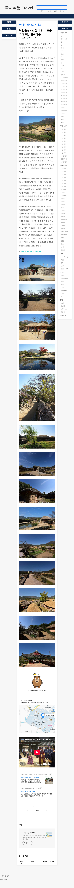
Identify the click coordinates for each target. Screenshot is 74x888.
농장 (62, 119)
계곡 (62, 48)
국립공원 (64, 80)
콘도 (62, 263)
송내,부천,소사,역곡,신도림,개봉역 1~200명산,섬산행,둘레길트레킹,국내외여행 (37, 795)
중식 (62, 284)
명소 (62, 63)
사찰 (62, 66)
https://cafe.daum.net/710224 (30, 788)
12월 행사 (64, 195)
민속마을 (64, 110)
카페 (62, 293)
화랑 (62, 207)
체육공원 (64, 101)
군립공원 (64, 89)
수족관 (63, 210)
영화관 (63, 225)
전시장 (63, 213)
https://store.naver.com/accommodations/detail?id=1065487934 (35, 774)
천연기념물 (64, 231)
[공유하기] (37, 806)
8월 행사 (63, 183)
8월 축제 (63, 150)
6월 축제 (63, 144)
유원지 (63, 107)
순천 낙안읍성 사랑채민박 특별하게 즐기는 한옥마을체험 (31, 777)
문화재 (63, 237)
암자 (62, 69)
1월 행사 (63, 169)
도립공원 (64, 83)
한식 (62, 281)
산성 (62, 71)
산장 (62, 266)
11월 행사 (64, 192)
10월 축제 (64, 156)
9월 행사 (63, 186)
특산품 (63, 306)
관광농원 (64, 104)
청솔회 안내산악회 (28, 791)
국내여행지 (63, 33)
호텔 (62, 260)
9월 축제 (63, 153)
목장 (62, 122)
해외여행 (63, 315)
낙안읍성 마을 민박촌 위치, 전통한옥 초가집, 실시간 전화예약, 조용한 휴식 (31, 781)
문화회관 (64, 219)
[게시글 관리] (42, 806)
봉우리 (63, 74)
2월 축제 (63, 132)
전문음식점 (64, 278)
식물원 (63, 204)
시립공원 (64, 86)
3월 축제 (63, 135)
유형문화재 (64, 234)
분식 (62, 275)
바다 (62, 57)
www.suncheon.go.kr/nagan (31, 252)
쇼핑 (61, 300)
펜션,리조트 (65, 269)
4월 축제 (63, 138)
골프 (62, 244)
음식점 (62, 272)
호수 (62, 60)
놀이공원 (64, 98)
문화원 (63, 222)
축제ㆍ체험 (63, 126)
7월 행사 (63, 180)
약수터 (63, 113)
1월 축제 (63, 129)
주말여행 (49, 11)
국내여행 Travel (19, 8)
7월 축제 (63, 147)
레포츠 (62, 241)
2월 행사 (63, 172)
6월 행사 (63, 177)
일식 (62, 287)
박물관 (63, 198)
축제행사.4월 (57, 11)
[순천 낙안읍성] (37, 672)
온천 (62, 116)
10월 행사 (64, 189)
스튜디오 (64, 309)
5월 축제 (63, 141)
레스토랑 (64, 290)
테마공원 (64, 95)
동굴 (62, 54)
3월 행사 (63, 175)
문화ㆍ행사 (63, 165)
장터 (62, 303)
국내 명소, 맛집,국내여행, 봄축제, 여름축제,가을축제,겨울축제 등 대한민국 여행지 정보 (34, 837)
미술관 (63, 201)
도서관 (63, 228)
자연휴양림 (64, 77)
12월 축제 (64, 162)
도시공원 (64, 92)
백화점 (63, 312)
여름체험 (42, 11)
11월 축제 (64, 159)
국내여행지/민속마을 (30, 24)
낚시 (62, 247)
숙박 (61, 253)
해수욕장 (64, 39)
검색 (65, 7)
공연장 (63, 216)
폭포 (62, 51)
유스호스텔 (64, 257)
